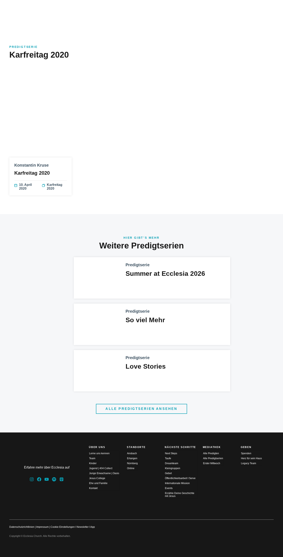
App (92, 527)
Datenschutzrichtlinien (21, 527)
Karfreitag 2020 (54, 186)
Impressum (42, 527)
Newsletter (83, 527)
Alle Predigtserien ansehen (141, 408)
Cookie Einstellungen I (63, 527)
